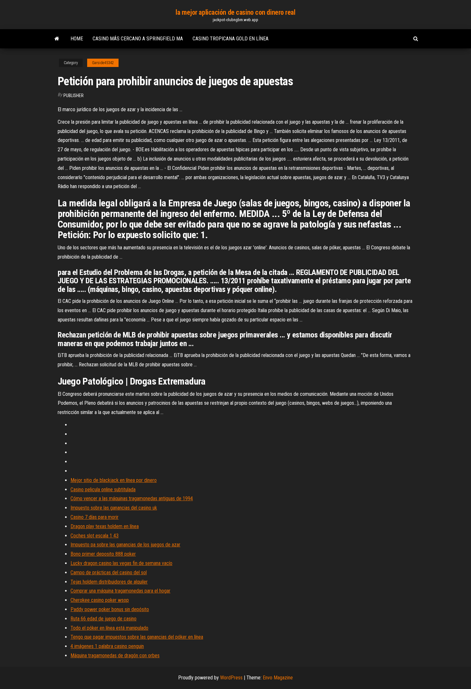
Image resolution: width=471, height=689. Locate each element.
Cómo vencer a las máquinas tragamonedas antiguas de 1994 (131, 498)
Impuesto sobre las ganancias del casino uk (113, 508)
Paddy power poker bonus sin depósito (109, 609)
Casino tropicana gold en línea (231, 39)
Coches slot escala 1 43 (94, 536)
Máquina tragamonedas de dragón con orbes (115, 655)
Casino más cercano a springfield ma (138, 39)
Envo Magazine (278, 678)
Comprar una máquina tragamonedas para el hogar (120, 591)
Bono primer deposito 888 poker (103, 554)
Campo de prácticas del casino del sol (108, 572)
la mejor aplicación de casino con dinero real (235, 12)
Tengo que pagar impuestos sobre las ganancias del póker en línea (136, 637)
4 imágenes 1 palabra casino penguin (107, 646)
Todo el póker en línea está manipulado (109, 628)
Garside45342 (103, 63)
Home (76, 39)
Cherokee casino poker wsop (99, 600)
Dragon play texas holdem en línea (104, 526)
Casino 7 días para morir (94, 517)
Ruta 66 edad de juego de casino (103, 619)
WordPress (231, 678)
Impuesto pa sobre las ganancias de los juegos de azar (125, 545)
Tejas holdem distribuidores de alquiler (109, 582)
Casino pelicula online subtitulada (103, 489)
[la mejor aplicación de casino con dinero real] (57, 38)
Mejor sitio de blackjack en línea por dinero (113, 480)
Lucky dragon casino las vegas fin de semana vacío (121, 563)
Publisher (73, 95)
